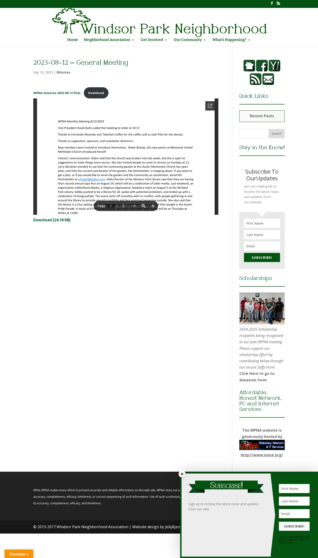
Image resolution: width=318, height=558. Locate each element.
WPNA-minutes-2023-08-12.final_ (57, 93)
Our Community (188, 40)
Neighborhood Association (107, 40)
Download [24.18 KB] (52, 219)
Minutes (63, 72)
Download (96, 93)
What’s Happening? (229, 40)
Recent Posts (262, 115)
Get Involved (152, 40)
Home (72, 40)
